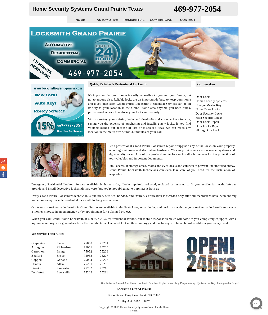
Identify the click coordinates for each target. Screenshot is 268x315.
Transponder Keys (219, 282)
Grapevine (38, 243)
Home (80, 20)
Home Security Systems (211, 101)
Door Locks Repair (208, 126)
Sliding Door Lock (208, 130)
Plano (60, 243)
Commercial (161, 20)
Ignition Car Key (198, 282)
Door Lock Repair (207, 122)
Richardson (64, 247)
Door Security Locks (209, 113)
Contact (187, 20)
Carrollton (38, 251)
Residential (134, 20)
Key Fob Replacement (153, 282)
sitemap (134, 310)
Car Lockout (238, 282)
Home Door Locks (208, 109)
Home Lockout (130, 282)
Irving (61, 251)
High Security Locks (209, 117)
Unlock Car (114, 282)
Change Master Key (209, 105)
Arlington (37, 247)
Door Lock (203, 96)
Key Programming (177, 282)
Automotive (107, 20)
